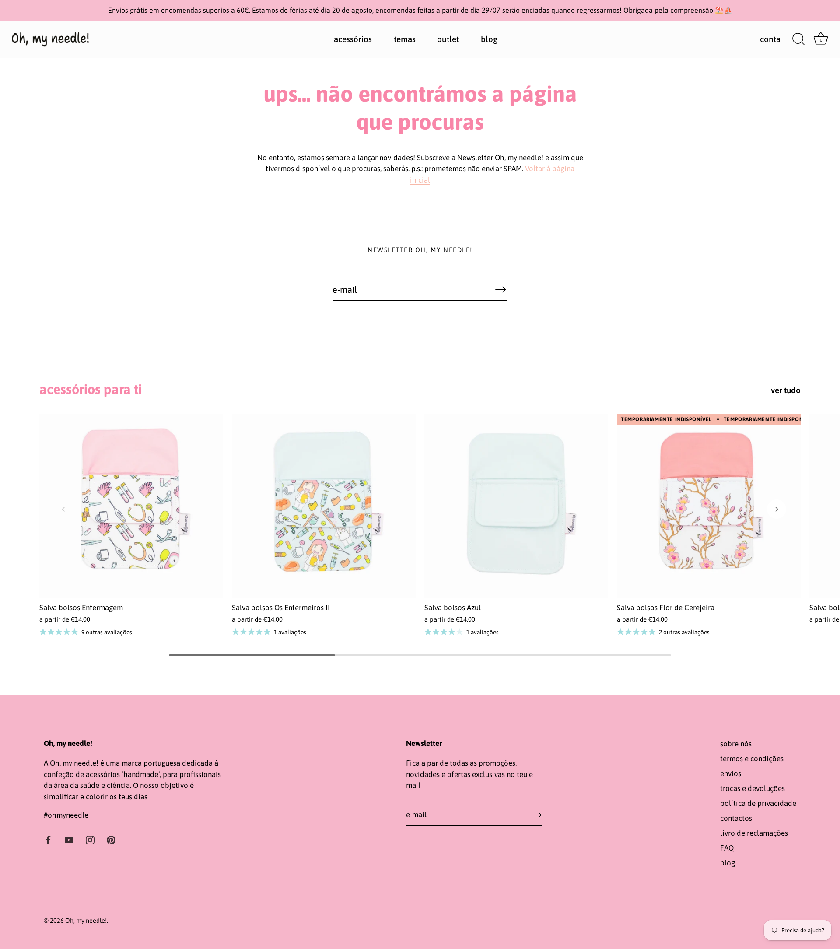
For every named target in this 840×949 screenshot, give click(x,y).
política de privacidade (758, 803)
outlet (448, 39)
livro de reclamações (754, 833)
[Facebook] (48, 839)
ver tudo (786, 390)
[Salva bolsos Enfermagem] (131, 506)
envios (730, 773)
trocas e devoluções (752, 788)
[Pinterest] (111, 839)
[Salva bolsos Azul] (516, 506)
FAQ (727, 848)
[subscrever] (500, 289)
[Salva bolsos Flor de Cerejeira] (709, 506)
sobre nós (736, 743)
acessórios (353, 39)
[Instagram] (90, 839)
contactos (736, 818)
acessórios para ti (90, 389)
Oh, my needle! (86, 920)
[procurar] (798, 39)
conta (770, 39)
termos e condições (752, 758)
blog (489, 39)
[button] (63, 509)
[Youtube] (69, 839)
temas (405, 39)
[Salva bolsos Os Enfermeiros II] (324, 506)
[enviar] (537, 815)
